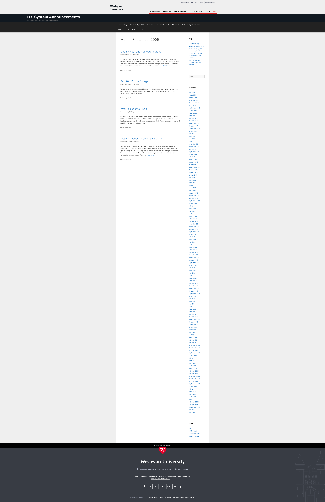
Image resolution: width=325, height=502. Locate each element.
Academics (167, 11)
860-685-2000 (183, 469)
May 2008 (192, 394)
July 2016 (192, 157)
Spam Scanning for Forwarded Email (158, 25)
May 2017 (192, 139)
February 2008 (194, 402)
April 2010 (192, 335)
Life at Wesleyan (196, 11)
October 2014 (193, 198)
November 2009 (194, 348)
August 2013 (193, 234)
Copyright (150, 497)
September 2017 (194, 128)
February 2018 (193, 116)
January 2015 (193, 193)
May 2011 (192, 304)
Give (201, 2)
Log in (191, 428)
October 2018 (193, 105)
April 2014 (192, 214)
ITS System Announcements (53, 17)
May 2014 (192, 211)
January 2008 (193, 404)
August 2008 (193, 386)
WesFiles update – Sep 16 (135, 108)
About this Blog (122, 25)
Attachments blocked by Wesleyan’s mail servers (186, 25)
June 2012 (192, 270)
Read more (167, 66)
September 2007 (194, 407)
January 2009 (193, 373)
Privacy (156, 497)
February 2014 (193, 219)
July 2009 (192, 358)
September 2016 (194, 152)
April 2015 (192, 185)
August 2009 (193, 355)
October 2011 (193, 291)
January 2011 (193, 314)
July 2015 (192, 177)
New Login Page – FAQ (137, 25)
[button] (214, 11)
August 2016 (193, 154)
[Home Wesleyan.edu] (162, 450)
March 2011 (192, 309)
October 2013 (193, 229)
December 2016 (194, 144)
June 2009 (192, 361)
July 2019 (192, 92)
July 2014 (192, 206)
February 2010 (193, 340)
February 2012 (193, 281)
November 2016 (194, 146)
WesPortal (153, 476)
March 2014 (193, 216)
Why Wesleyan (155, 11)
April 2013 (192, 244)
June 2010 (192, 330)
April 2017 (192, 141)
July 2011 (192, 299)
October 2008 (193, 381)
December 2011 (194, 286)
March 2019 (193, 98)
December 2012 (194, 255)
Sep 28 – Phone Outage (134, 81)
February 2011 (193, 312)
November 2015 (194, 167)
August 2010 (193, 327)
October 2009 (193, 350)
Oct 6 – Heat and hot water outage (140, 51)
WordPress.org (194, 436)
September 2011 (194, 294)
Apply (197, 2)
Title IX (161, 497)
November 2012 (194, 257)
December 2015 (194, 165)
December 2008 (194, 376)
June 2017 (192, 136)
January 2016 (193, 162)
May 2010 (192, 332)
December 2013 (194, 224)
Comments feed (194, 433)
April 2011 (192, 306)
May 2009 (192, 363)
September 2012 (194, 263)
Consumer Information (178, 497)
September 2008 (194, 384)
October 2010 (193, 322)
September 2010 (194, 324)
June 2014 (192, 208)
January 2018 (193, 118)
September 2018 (194, 108)
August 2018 (193, 110)
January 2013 (193, 252)
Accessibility (168, 497)
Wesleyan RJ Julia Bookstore (178, 476)
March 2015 (193, 188)
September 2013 (194, 232)
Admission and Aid (180, 11)
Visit (192, 2)
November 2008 (194, 379)
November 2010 (194, 319)
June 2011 (192, 301)
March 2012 (193, 278)
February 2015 (193, 190)
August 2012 (193, 265)
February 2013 (193, 250)
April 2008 (192, 397)
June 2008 (192, 392)
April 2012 (192, 275)
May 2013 (192, 242)
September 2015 (194, 172)
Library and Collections (160, 479)
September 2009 (194, 353)
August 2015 (193, 175)
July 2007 (192, 410)
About (208, 11)
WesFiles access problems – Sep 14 (141, 138)
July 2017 (192, 134)
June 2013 (192, 239)
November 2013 (194, 226)
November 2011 (194, 288)
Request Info (185, 2)
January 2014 (193, 221)
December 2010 (194, 317)
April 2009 (192, 366)
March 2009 (193, 368)
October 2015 (193, 170)
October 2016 (193, 149)
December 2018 (194, 100)
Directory (162, 476)
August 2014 (193, 203)
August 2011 (193, 296)
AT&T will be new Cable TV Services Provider (131, 30)
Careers (144, 476)
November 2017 (194, 123)
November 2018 (194, 103)
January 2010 (193, 342)
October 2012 (193, 260)
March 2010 (193, 337)
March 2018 (193, 113)
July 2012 (192, 268)
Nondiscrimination (189, 497)
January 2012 (193, 283)
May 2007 (192, 412)
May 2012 (192, 273)
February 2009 (194, 371)
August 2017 (193, 131)
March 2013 (193, 247)
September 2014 (194, 201)
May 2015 (192, 183)
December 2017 (194, 121)
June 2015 (192, 180)
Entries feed (193, 431)
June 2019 (192, 95)
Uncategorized (126, 70)
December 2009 (194, 345)
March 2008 (193, 399)
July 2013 (192, 237)
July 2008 (192, 389)
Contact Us (135, 476)
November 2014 (194, 196)
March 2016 (193, 159)
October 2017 (193, 126)
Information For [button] (210, 2)
